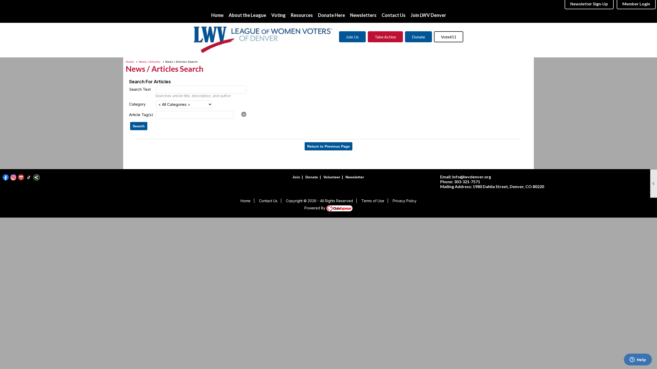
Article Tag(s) (141, 114)
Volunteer (331, 177)
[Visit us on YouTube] (21, 177)
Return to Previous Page (328, 146)
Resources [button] (302, 15)
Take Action (385, 36)
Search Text (140, 89)
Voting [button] (278, 15)
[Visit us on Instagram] (13, 177)
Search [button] (139, 126)
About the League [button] (247, 15)
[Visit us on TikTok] (29, 177)
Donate (418, 36)
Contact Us (393, 15)
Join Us (352, 36)
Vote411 (448, 36)
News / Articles (149, 62)
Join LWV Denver (428, 15)
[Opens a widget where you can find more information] (638, 360)
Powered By (315, 208)
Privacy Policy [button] (405, 201)
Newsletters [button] (363, 15)
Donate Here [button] (331, 15)
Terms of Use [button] (372, 201)
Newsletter (354, 177)
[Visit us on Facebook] (6, 177)
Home (217, 15)
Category (137, 104)
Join (296, 177)
